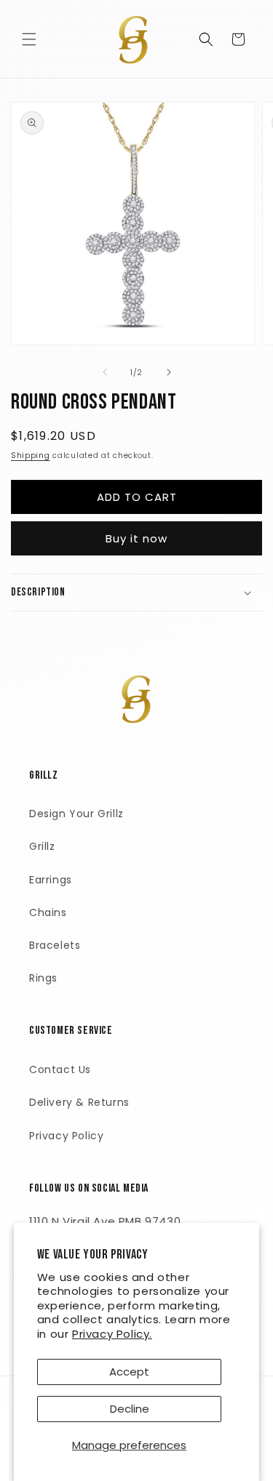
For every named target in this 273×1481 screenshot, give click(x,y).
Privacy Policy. (112, 1333)
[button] (29, 39)
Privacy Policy (66, 1135)
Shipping (30, 455)
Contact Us (60, 1069)
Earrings (50, 879)
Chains (48, 912)
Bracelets (54, 945)
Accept (129, 1371)
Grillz (42, 846)
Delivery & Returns (79, 1102)
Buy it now (136, 538)
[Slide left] (105, 372)
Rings (43, 978)
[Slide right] (169, 372)
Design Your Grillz (76, 813)
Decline (129, 1408)
